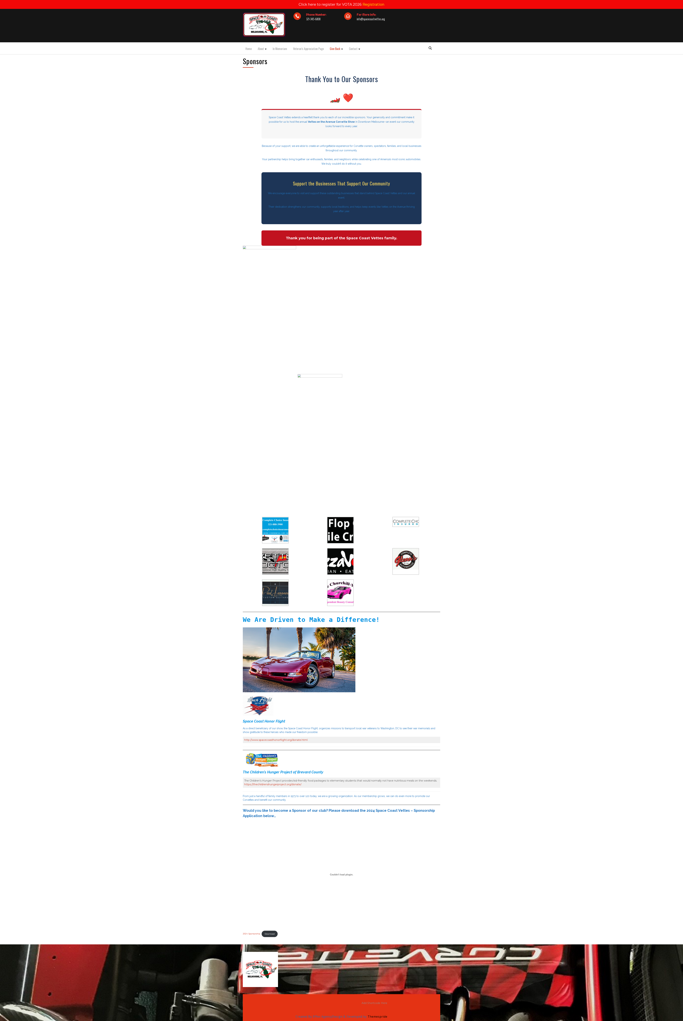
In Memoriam (280, 48)
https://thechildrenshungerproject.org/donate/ (272, 784)
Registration (373, 4)
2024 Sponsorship (251, 934)
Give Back (335, 48)
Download (270, 934)
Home (248, 48)
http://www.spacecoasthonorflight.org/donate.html (276, 740)
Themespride (377, 1017)
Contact (353, 48)
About (261, 48)
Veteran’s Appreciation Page (308, 48)
